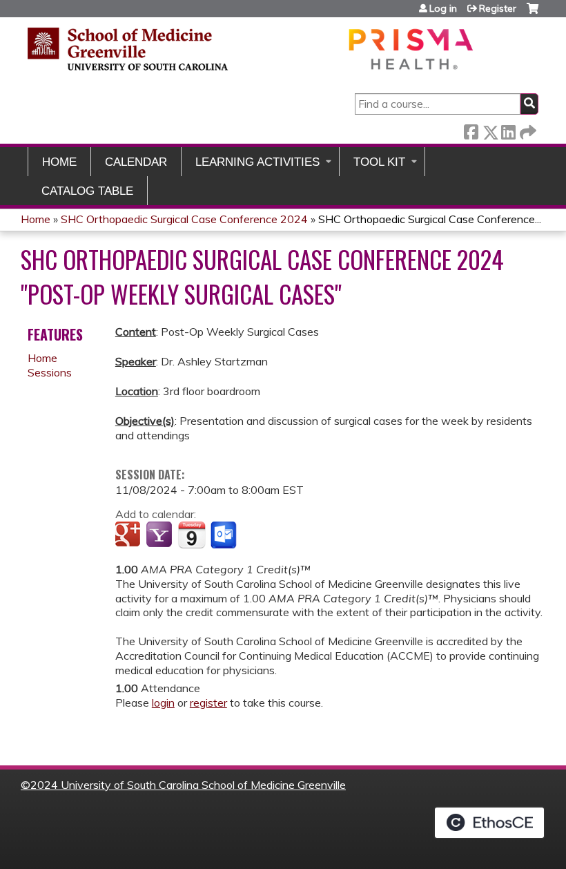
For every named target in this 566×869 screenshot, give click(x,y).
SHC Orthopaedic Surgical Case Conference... (429, 219)
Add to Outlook (225, 535)
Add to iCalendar (191, 534)
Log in (443, 8)
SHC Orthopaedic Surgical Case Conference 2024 (184, 219)
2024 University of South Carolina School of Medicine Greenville (188, 785)
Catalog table (87, 191)
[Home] (252, 48)
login (163, 702)
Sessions (50, 372)
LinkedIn (508, 129)
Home (59, 162)
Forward (527, 129)
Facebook (471, 129)
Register (497, 8)
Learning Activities (257, 162)
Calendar (136, 162)
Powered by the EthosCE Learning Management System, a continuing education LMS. (489, 822)
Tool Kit (379, 162)
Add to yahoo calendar (160, 535)
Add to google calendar (129, 535)
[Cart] (532, 13)
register (208, 702)
